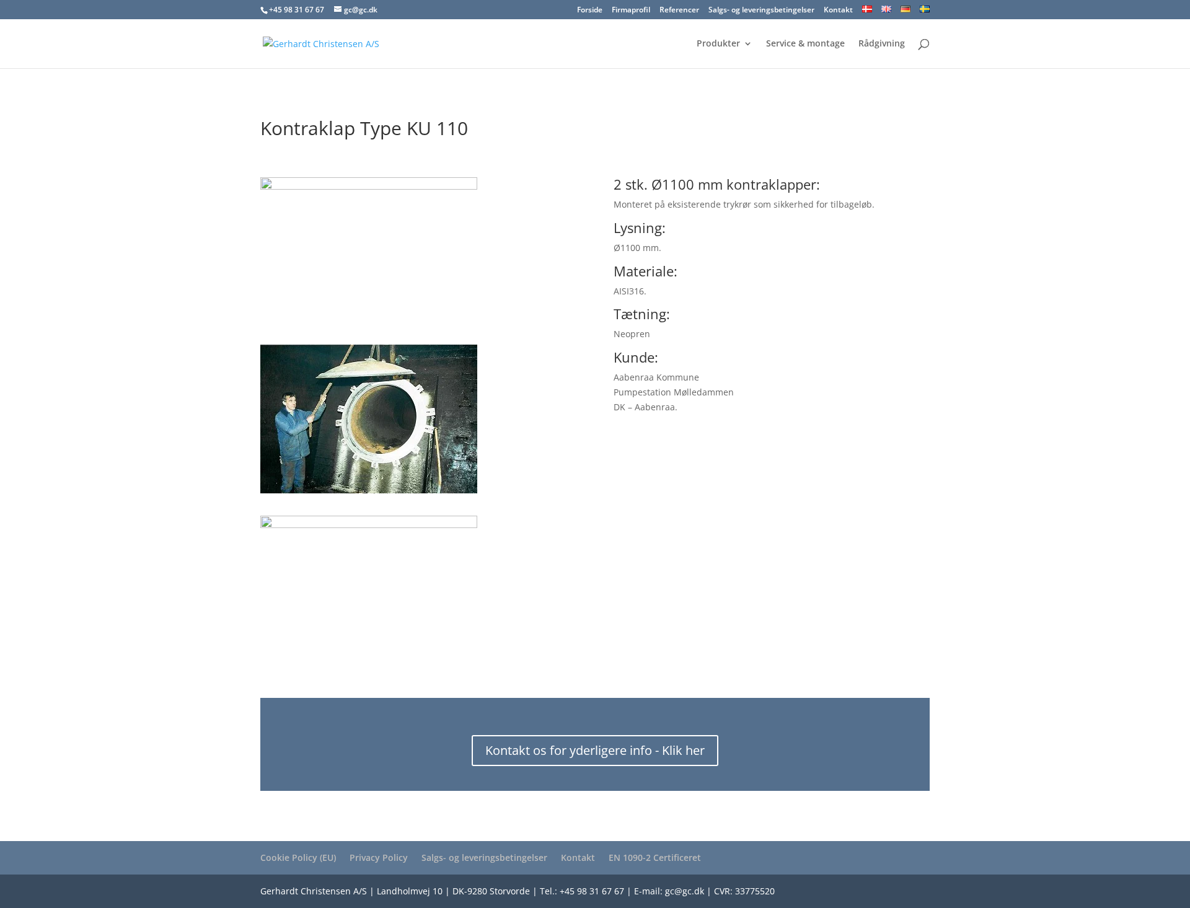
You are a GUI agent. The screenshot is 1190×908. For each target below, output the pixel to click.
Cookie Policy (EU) (298, 857)
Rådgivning (881, 44)
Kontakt (838, 10)
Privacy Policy (379, 857)
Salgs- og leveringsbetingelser (761, 10)
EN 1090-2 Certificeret (655, 857)
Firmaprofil (631, 10)
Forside (589, 10)
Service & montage (805, 44)
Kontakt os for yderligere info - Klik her (595, 750)
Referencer (679, 10)
